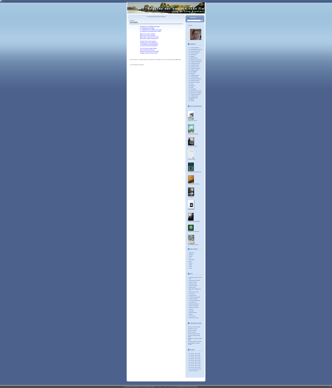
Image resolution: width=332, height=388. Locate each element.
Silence (191, 263)
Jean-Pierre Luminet (194, 292)
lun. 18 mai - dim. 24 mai (194, 363)
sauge (189, 332)
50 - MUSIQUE (192, 89)
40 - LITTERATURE (193, 77)
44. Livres (191, 84)
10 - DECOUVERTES (194, 47)
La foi (196, 328)
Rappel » (164, 16)
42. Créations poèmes (194, 80)
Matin (190, 261)
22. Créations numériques (195, 61)
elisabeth (190, 338)
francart (190, 330)
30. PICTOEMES (193, 72)
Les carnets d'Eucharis (194, 300)
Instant (190, 256)
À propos (190, 25)
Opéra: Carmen (197, 341)
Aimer (190, 268)
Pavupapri (191, 311)
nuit (166, 59)
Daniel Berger (191, 343)
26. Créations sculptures (194, 68)
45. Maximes (192, 85)
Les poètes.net (192, 302)
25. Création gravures (194, 66)
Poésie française (193, 312)
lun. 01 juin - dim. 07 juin (194, 360)
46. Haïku (191, 87)
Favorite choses (192, 283)
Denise (189, 333)
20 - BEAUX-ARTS (193, 58)
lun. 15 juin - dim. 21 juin (194, 357)
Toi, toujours (192, 259)
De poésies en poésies (194, 280)
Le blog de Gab (192, 295)
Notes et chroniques (193, 305)
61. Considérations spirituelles (193, 98)
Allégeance (191, 252)
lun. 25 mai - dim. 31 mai (194, 362)
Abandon (191, 254)
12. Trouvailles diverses (194, 51)
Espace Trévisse (193, 282)
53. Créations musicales (194, 94)
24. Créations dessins (194, 65)
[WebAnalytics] (1, 1)
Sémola (191, 314)
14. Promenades (193, 54)
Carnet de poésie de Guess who (195, 278)
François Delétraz (193, 285)
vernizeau (190, 328)
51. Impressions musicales (195, 91)
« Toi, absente (150, 16)
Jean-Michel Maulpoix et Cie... (194, 289)
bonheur (173, 59)
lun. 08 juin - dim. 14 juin (194, 358)
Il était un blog (192, 287)
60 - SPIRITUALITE (193, 96)
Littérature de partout (194, 304)
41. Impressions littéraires (195, 78)
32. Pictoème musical (194, 75)
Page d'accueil (157, 16)
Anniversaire (197, 327)
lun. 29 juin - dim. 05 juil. (194, 355)
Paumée (191, 309)
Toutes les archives (193, 370)
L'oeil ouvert (192, 293)
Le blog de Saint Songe (194, 297)
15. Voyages (192, 56)
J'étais (190, 264)
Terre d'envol (192, 316)
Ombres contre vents (194, 307)
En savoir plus (194, 386)
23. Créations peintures (194, 63)
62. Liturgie (191, 100)
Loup (189, 335)
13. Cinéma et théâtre (194, 53)
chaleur (169, 59)
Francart (190, 341)
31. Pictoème (192, 73)
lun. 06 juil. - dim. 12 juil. (194, 353)
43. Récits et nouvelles (194, 82)
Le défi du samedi (193, 298)
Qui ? (190, 258)
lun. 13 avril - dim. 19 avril (195, 369)
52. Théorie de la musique (195, 92)
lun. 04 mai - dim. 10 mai (194, 367)
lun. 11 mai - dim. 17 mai (194, 365)
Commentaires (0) (158, 59)
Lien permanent (150, 59)
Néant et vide (196, 333)
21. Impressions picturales (195, 59)
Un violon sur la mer (193, 317)
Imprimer (179, 59)
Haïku (195, 330)
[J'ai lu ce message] (330, 386)
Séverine (190, 327)
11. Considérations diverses (195, 49)
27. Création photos (193, 70)
